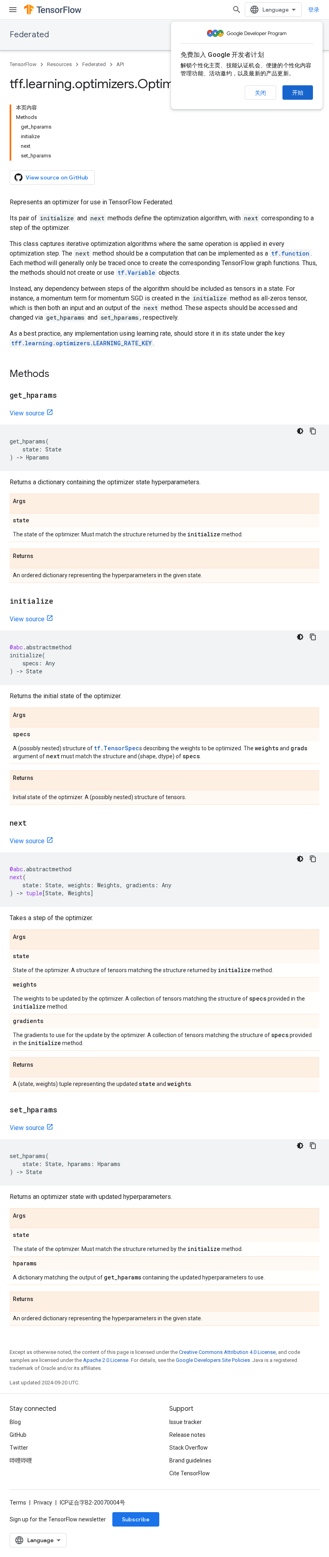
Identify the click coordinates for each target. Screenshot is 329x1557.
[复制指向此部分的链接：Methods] (57, 374)
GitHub (18, 1435)
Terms (18, 1502)
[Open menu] (13, 9)
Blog (15, 1422)
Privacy (43, 1502)
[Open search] (237, 9)
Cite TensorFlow (189, 1473)
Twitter (19, 1447)
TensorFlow (23, 64)
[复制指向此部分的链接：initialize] (61, 601)
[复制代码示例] (313, 431)
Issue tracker (185, 1422)
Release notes (187, 1435)
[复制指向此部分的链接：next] (35, 823)
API (120, 64)
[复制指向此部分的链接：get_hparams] (65, 396)
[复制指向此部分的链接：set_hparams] (65, 1110)
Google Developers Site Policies (213, 1360)
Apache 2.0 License (105, 1360)
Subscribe (136, 1519)
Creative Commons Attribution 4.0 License (227, 1352)
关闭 (260, 93)
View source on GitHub (57, 177)
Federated (29, 35)
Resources (59, 64)
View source (27, 413)
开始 (297, 92)
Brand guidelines (190, 1460)
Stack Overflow (188, 1447)
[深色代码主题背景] (300, 431)
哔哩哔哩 (21, 1460)
